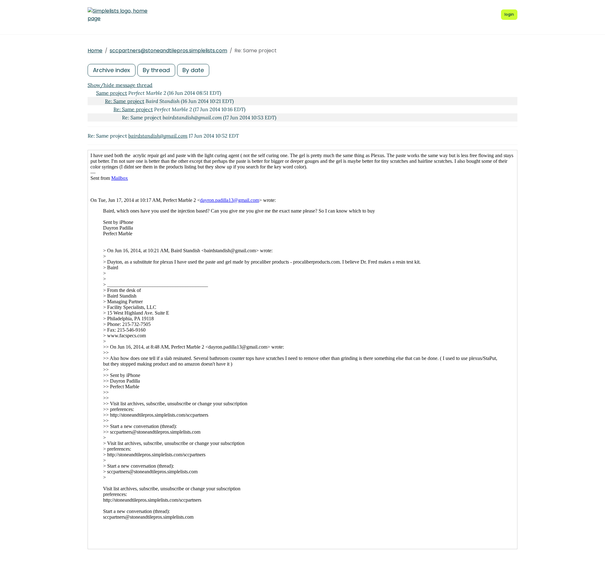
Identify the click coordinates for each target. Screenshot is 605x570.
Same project (111, 93)
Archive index (111, 70)
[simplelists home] (117, 14)
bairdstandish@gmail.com (157, 136)
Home (95, 50)
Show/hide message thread (120, 85)
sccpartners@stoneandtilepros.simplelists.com (168, 50)
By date (193, 70)
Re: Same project (124, 101)
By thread (156, 70)
